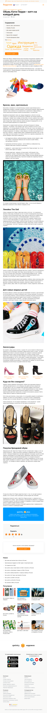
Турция (8, 43)
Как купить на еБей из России (8, 614)
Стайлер (25, 50)
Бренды (20, 9)
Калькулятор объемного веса (9, 698)
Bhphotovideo (38, 47)
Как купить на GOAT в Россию (12, 577)
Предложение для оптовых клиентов (32, 695)
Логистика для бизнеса (29, 696)
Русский (25, 4)
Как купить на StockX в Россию (12, 580)
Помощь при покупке (29, 684)
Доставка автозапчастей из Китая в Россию (15, 560)
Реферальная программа (29, 693)
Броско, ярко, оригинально (13, 25)
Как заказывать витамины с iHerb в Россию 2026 (7, 632)
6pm (14, 43)
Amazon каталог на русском (36, 614)
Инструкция (26, 42)
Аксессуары (9, 32)
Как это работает (28, 680)
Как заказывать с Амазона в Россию (21, 599)
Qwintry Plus (5, 691)
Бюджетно (27, 46)
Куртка (36, 45)
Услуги (4, 677)
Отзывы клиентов (7, 679)
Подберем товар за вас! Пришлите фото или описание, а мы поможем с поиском (23, 1)
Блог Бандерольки (12, 9)
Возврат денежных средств (9, 684)
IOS (11, 49)
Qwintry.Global (6, 701)
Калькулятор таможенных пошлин (10, 700)
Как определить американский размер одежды (22, 615)
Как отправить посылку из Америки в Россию (37, 631)
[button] (43, 4)
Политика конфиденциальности (10, 685)
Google (26, 48)
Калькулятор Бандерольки (8, 695)
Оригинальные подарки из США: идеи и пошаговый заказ (19, 562)
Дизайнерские (17, 49)
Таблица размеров (7, 693)
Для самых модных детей (13, 30)
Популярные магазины (29, 682)
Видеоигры (36, 50)
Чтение (7, 49)
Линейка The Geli (11, 27)
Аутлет (32, 49)
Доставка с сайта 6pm (22, 630)
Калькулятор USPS (7, 696)
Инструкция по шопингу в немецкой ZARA (37, 599)
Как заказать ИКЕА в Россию (12, 582)
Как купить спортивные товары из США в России (17, 570)
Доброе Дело (27, 698)
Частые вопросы (28, 679)
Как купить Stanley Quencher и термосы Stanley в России (19, 572)
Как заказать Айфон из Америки (8, 599)
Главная (5, 9)
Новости (26, 677)
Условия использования (8, 680)
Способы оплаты (6, 682)
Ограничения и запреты (29, 687)
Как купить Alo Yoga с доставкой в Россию (15, 575)
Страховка (26, 685)
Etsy (36, 42)
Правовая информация (8, 687)
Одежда (14, 46)
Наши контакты (27, 691)
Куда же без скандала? (12, 35)
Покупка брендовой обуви (13, 37)
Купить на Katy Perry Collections (9, 377)
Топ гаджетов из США (10, 565)
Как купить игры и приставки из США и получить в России (19, 567)
